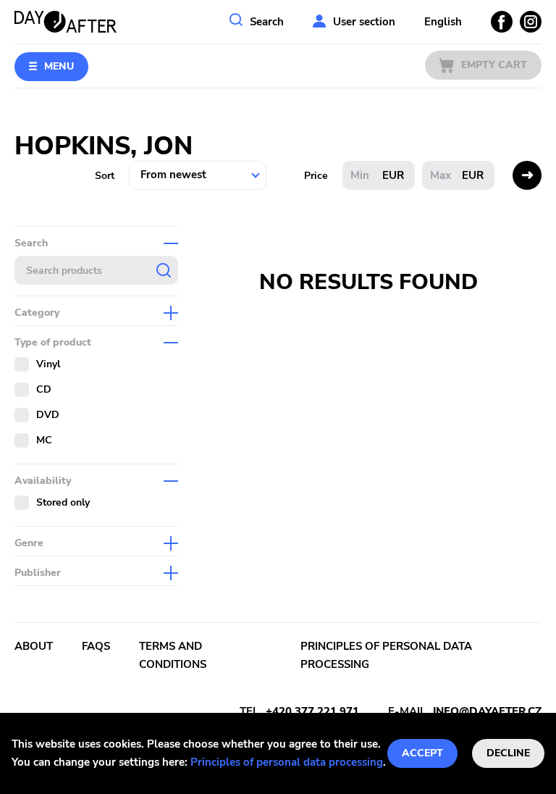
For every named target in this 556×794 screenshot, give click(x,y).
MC (44, 440)
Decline (508, 753)
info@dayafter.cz (487, 711)
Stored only (63, 502)
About (33, 646)
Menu (59, 66)
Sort (104, 176)
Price (316, 176)
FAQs (96, 646)
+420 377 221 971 (312, 711)
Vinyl (48, 364)
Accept (422, 753)
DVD (47, 415)
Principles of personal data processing (286, 762)
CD (43, 389)
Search (267, 21)
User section (364, 21)
